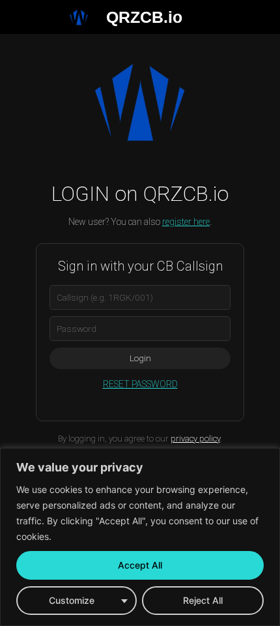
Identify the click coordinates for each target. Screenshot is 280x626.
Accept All (140, 565)
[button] (15, 17)
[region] (140, 537)
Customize (71, 600)
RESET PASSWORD (140, 384)
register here (186, 221)
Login (140, 358)
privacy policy (195, 438)
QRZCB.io (144, 17)
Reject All (203, 600)
